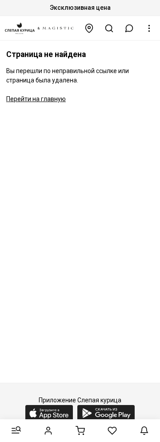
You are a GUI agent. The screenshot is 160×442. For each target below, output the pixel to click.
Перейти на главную (36, 98)
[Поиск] (109, 28)
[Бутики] (89, 28)
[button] (129, 28)
